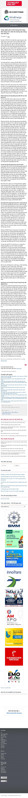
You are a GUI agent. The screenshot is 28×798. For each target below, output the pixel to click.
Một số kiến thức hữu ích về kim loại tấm (10, 433)
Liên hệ (2, 747)
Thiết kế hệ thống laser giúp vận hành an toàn (11, 424)
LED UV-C (17, 407)
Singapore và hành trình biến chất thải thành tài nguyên (13, 474)
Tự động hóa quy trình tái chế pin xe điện (10, 489)
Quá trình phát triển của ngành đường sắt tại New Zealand (13, 456)
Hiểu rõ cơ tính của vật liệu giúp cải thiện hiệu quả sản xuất (14, 435)
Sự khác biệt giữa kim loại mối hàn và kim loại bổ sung (13, 422)
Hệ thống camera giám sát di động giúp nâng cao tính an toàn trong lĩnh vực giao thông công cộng (13, 453)
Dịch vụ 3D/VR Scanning (3, 757)
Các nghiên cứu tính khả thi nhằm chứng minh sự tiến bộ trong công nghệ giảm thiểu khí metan (13, 393)
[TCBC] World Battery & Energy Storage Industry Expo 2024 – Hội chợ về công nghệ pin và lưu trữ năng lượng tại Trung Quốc (14, 398)
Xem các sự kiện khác (6, 687)
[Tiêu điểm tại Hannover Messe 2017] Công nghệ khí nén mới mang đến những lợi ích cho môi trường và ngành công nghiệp (14, 382)
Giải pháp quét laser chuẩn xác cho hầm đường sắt (12, 448)
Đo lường (8, 407)
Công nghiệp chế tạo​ (6, 412)
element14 (13, 407)
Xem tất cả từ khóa (5, 498)
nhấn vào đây (4, 360)
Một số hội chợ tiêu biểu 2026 (4, 737)
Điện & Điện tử (15, 412)
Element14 (18, 368)
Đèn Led (4, 407)
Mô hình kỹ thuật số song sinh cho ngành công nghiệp (12, 491)
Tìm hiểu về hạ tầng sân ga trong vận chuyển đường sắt (13, 450)
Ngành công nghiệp (6, 413)
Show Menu (15, 25)
